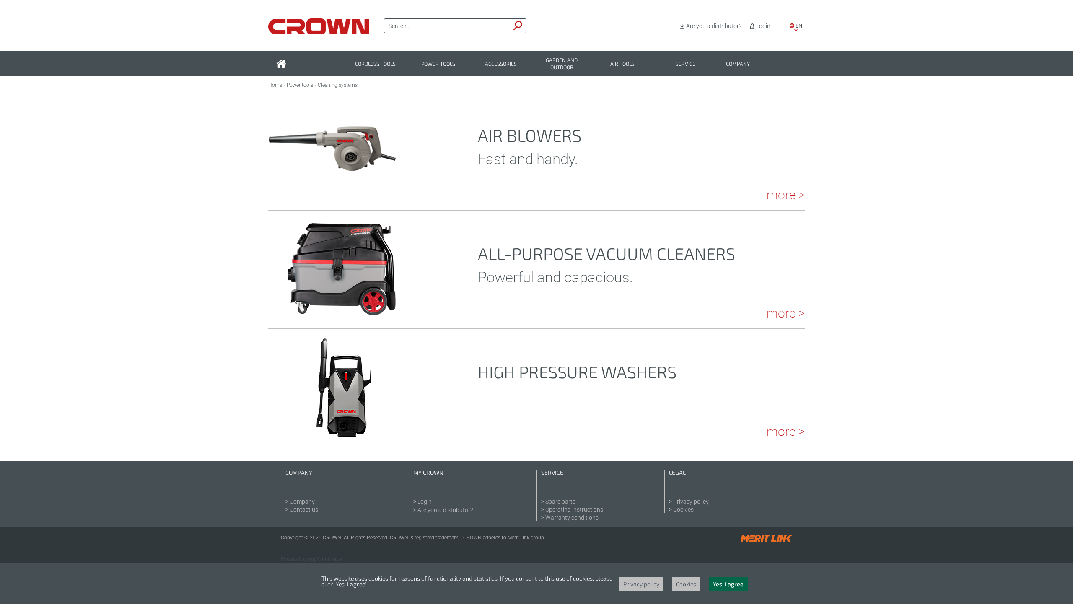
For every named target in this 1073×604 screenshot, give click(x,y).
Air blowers (529, 135)
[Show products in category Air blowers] (332, 198)
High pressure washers (577, 372)
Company (738, 64)
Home (275, 85)
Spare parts (560, 502)
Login (763, 26)
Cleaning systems (338, 85)
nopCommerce (325, 559)
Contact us (304, 510)
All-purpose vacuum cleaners (606, 253)
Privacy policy (691, 502)
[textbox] (447, 26)
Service (685, 64)
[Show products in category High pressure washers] (341, 435)
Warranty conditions (572, 518)
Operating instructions (574, 510)
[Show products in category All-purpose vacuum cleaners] (341, 316)
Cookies (683, 510)
